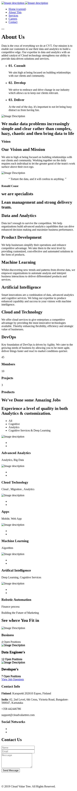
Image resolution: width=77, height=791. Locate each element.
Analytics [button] (14, 427)
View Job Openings (12, 679)
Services (13, 15)
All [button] (10, 420)
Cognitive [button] (14, 423)
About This (15, 12)
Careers (13, 18)
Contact (13, 22)
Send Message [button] (10, 770)
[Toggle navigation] (2, 29)
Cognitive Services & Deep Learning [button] (29, 430)
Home (17, 9)
